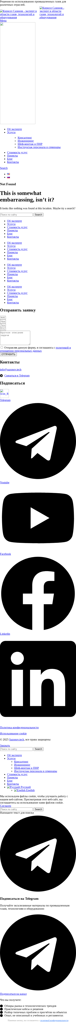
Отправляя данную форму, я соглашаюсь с (35, 349)
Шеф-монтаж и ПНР (30, 143)
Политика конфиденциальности (19, 727)
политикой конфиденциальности (54, 1020)
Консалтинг (25, 137)
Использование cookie (13, 733)
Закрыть (5, 745)
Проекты (12, 230)
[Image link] (4, 396)
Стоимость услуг (17, 227)
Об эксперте (14, 220)
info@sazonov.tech (10, 369)
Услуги (11, 224)
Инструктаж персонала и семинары (39, 147)
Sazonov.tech (16, 739)
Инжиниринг (26, 140)
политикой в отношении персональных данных (35, 349)
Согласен (5, 805)
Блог (10, 233)
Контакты (13, 236)
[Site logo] (20, 17)
